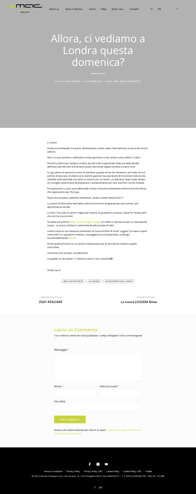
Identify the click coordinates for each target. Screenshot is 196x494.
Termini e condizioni (53, 471)
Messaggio (61, 349)
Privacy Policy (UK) (93, 471)
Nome (59, 386)
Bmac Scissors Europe (73, 281)
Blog (109, 81)
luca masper (94, 281)
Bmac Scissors (73, 81)
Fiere (115, 81)
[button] (175, 8)
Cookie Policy (112, 471)
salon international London (119, 281)
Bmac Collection (74, 9)
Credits (148, 471)
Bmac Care (117, 9)
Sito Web (59, 401)
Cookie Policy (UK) (132, 471)
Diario (92, 9)
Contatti (134, 9)
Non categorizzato (130, 81)
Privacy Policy (73, 471)
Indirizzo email (109, 386)
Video (104, 9)
